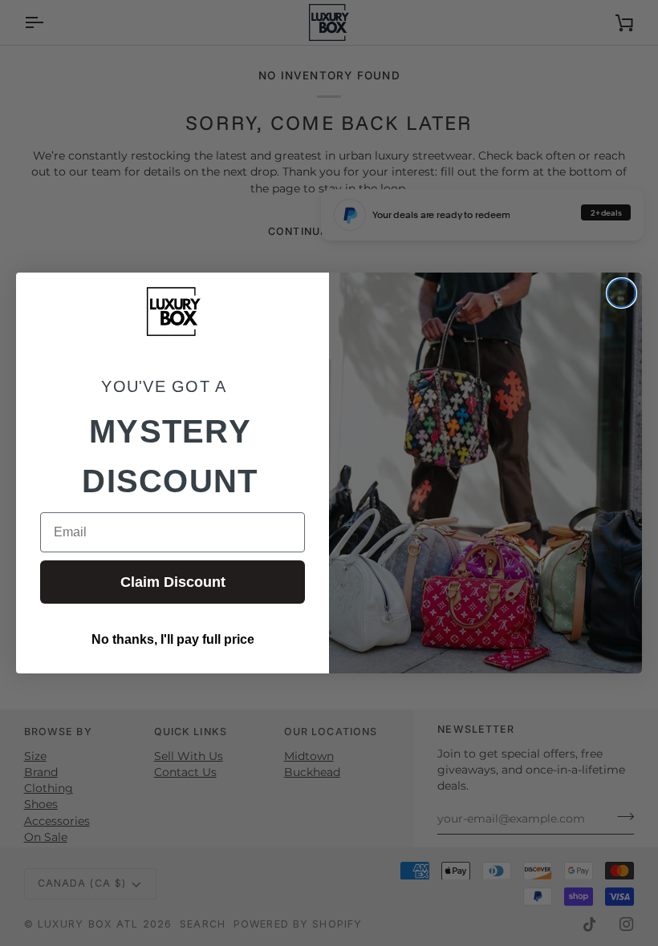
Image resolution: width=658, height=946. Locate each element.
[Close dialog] (621, 293)
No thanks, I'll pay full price (172, 639)
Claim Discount (172, 582)
